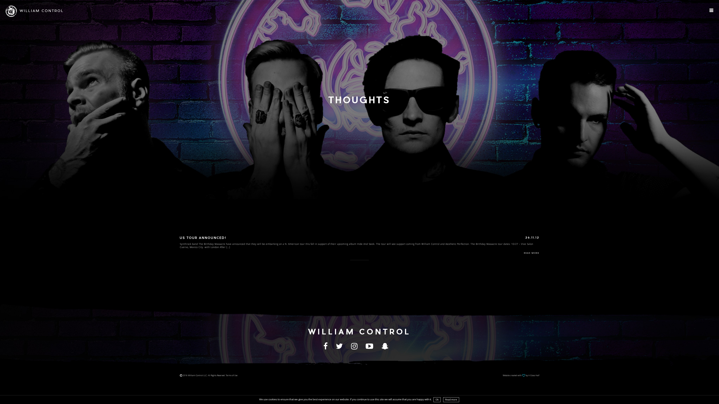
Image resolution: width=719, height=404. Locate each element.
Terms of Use (231, 375)
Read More (531, 253)
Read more (451, 399)
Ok (437, 399)
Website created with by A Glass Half (521, 375)
